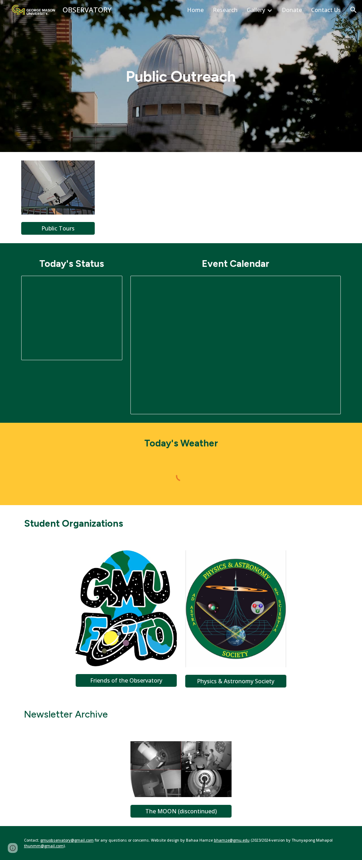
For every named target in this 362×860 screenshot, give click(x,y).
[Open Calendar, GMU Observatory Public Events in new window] (327, 285)
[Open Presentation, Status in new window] (109, 285)
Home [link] (195, 10)
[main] (181, 76)
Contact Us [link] (326, 10)
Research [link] (225, 10)
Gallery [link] (256, 10)
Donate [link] (292, 10)
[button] (353, 9)
